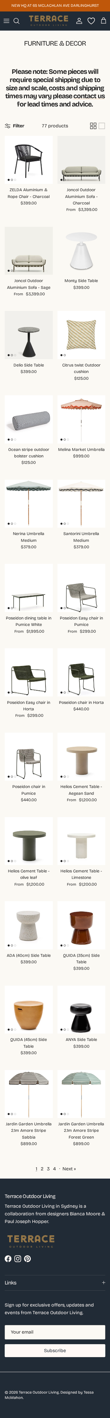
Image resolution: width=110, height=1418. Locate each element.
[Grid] (93, 125)
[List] (101, 125)
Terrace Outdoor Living (39, 1392)
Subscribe (55, 1350)
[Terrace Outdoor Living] (49, 20)
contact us (89, 96)
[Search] (19, 20)
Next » (69, 1169)
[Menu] (6, 20)
